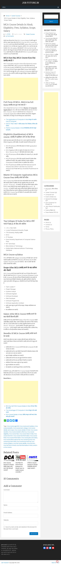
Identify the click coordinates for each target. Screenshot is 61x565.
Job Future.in (30, 3)
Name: (5, 505)
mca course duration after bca (18, 432)
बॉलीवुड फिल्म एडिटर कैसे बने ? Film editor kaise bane (51, 79)
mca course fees (14, 434)
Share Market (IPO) (50, 212)
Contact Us (48, 224)
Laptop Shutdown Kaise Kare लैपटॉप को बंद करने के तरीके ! (51, 50)
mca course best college (20, 428)
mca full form (31, 443)
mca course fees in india (26, 434)
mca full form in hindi (10, 445)
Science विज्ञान (49, 210)
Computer (48, 194)
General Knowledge (51, 199)
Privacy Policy (49, 229)
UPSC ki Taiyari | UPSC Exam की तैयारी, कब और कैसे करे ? (51, 84)
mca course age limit (13, 426)
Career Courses (30, 34)
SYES (8, 34)
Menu (4, 7)
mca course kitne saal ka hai (12, 439)
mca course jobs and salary (29, 437)
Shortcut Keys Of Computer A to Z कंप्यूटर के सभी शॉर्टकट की (51, 73)
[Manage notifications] (57, 561)
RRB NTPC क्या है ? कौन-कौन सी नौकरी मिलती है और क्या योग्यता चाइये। (51, 45)
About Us (48, 222)
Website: (6, 520)
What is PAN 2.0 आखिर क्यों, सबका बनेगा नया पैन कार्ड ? (51, 56)
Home (47, 227)
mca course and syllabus (27, 426)
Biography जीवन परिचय (51, 188)
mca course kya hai (26, 439)
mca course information (14, 437)
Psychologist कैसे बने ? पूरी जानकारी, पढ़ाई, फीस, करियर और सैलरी (51, 40)
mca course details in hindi (22, 430)
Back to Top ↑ (56, 562)
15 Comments (10, 36)
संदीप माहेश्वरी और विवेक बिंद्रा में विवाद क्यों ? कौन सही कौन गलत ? (51, 68)
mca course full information (21, 436)
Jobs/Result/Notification (52, 206)
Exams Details (49, 197)
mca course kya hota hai (24, 441)
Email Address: (8, 512)
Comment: (7, 490)
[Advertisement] (21, 89)
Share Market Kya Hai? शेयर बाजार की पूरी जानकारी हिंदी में (51, 34)
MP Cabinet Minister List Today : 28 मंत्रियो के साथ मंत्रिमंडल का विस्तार (51, 62)
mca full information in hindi (24, 445)
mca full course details (20, 443)
